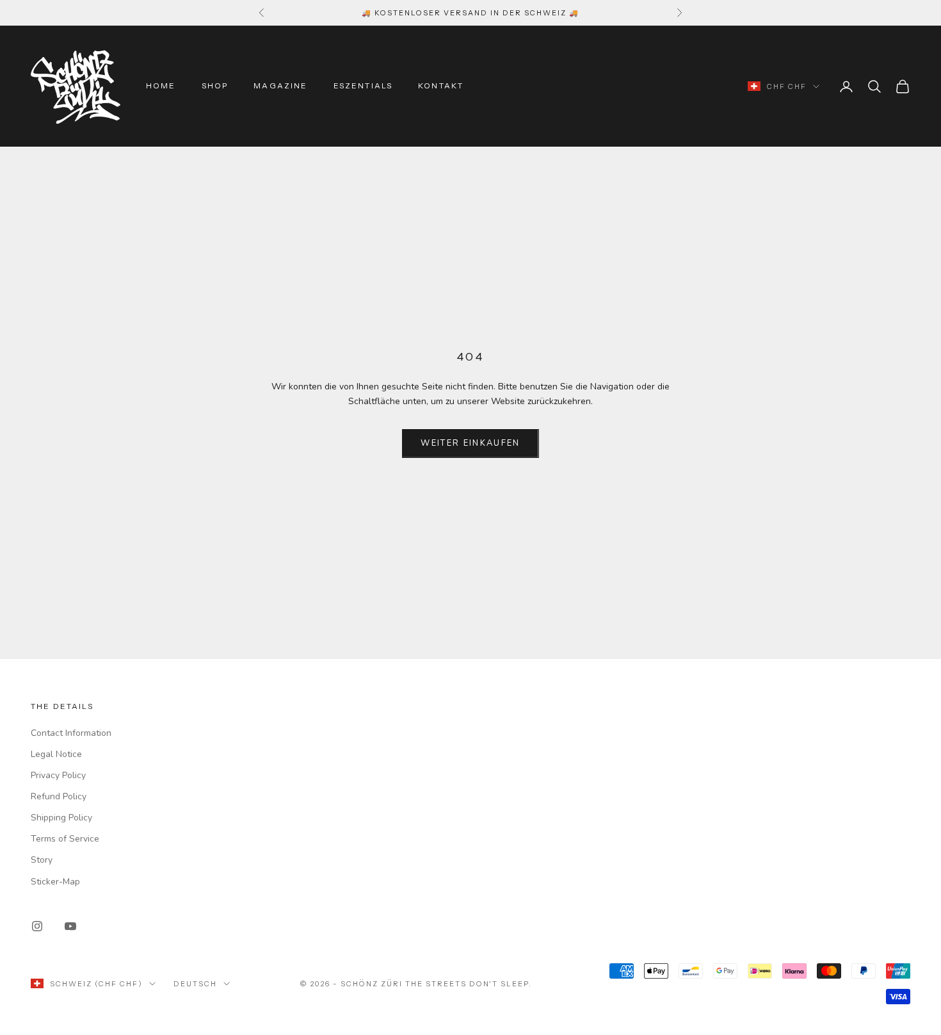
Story (41, 860)
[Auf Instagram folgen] (37, 926)
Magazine (280, 86)
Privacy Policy (58, 775)
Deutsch (195, 983)
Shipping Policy (61, 817)
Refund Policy (58, 796)
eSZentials (363, 86)
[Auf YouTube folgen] (70, 926)
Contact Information (71, 733)
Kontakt (440, 86)
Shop (215, 86)
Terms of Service (65, 839)
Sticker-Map (55, 882)
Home (161, 86)
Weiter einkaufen (470, 443)
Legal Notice (56, 754)
